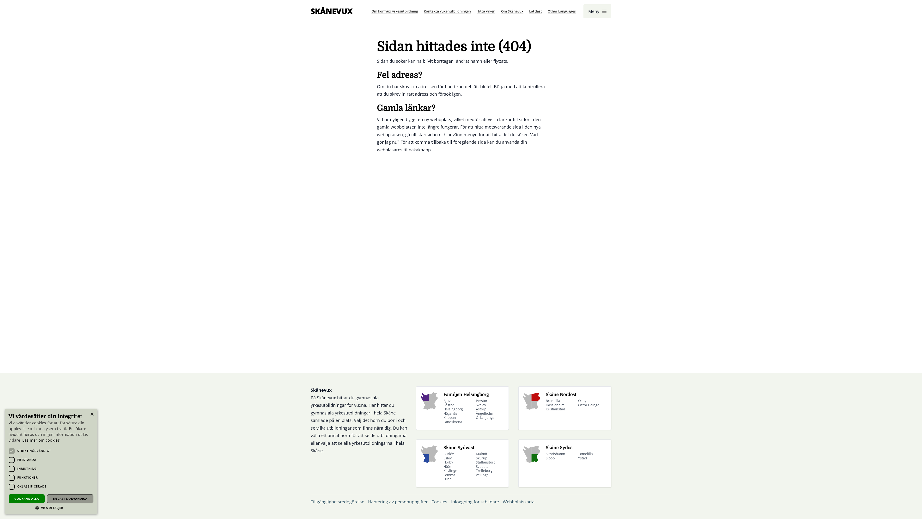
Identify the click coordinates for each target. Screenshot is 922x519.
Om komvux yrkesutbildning (394, 11)
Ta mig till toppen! (899, 508)
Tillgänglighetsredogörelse (337, 502)
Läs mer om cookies (41, 440)
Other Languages (562, 11)
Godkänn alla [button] (26, 499)
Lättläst (535, 11)
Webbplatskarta (518, 502)
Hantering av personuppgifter (398, 502)
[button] (51, 507)
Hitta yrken (486, 11)
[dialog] (51, 461)
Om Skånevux (512, 11)
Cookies (439, 502)
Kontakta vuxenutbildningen (447, 11)
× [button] (92, 414)
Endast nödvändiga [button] (70, 499)
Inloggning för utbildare (475, 502)
